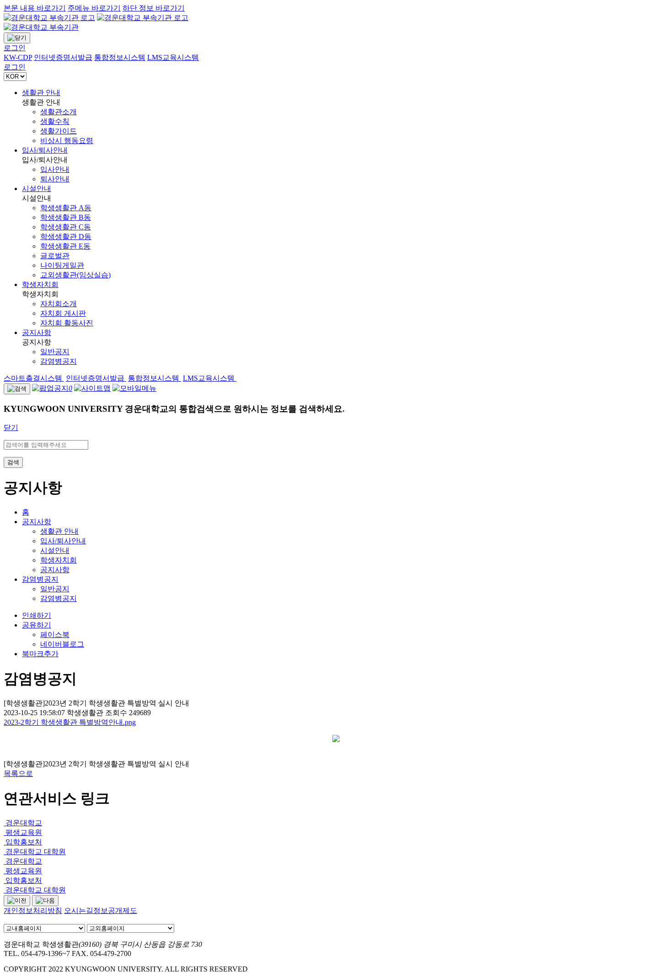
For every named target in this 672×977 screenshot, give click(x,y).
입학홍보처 (23, 842)
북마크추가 (40, 654)
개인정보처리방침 (33, 910)
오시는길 (78, 910)
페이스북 (54, 634)
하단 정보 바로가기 (154, 8)
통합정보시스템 (154, 378)
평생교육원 (23, 832)
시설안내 (36, 188)
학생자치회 (40, 284)
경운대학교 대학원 (35, 851)
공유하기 (36, 625)
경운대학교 (23, 823)
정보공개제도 (115, 910)
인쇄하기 (36, 615)
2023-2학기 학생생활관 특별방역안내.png (70, 722)
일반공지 (54, 589)
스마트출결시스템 (34, 378)
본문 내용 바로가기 (35, 8)
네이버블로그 (62, 644)
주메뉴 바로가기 (94, 8)
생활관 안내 (41, 92)
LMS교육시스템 (209, 378)
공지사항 (36, 332)
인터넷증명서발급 (96, 378)
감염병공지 (40, 579)
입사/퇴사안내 (45, 150)
